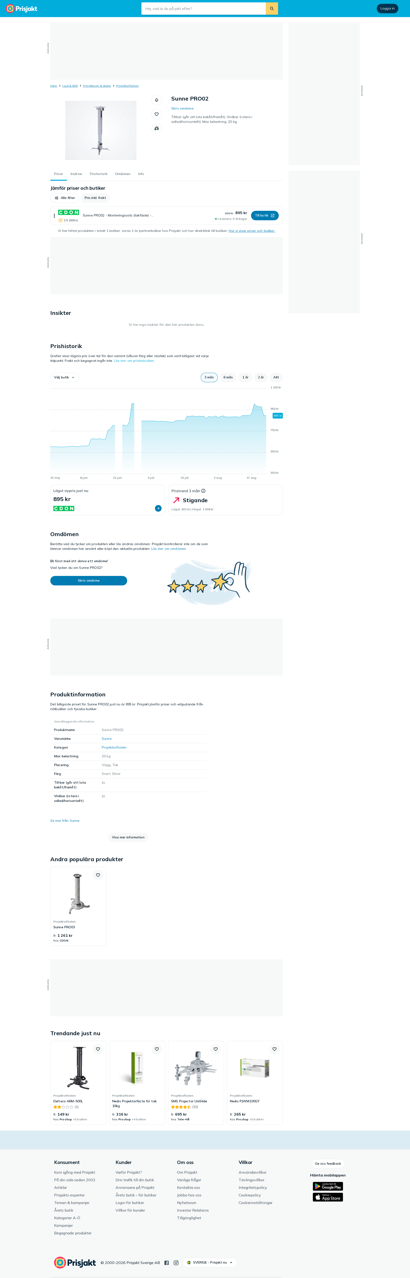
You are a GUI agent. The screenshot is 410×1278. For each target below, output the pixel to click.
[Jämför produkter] (156, 128)
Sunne (107, 738)
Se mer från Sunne (64, 820)
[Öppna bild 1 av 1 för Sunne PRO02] (100, 130)
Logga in (388, 8)
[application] (166, 433)
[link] (78, 906)
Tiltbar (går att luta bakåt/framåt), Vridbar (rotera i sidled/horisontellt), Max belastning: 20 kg (211, 119)
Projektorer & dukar (97, 85)
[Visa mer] (54, 216)
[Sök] (272, 8)
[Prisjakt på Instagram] (176, 1262)
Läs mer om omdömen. (169, 549)
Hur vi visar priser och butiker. (252, 231)
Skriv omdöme (182, 108)
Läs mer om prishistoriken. (134, 361)
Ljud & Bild (70, 85)
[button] (156, 100)
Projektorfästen (127, 85)
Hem (53, 85)
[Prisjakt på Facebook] (166, 1262)
